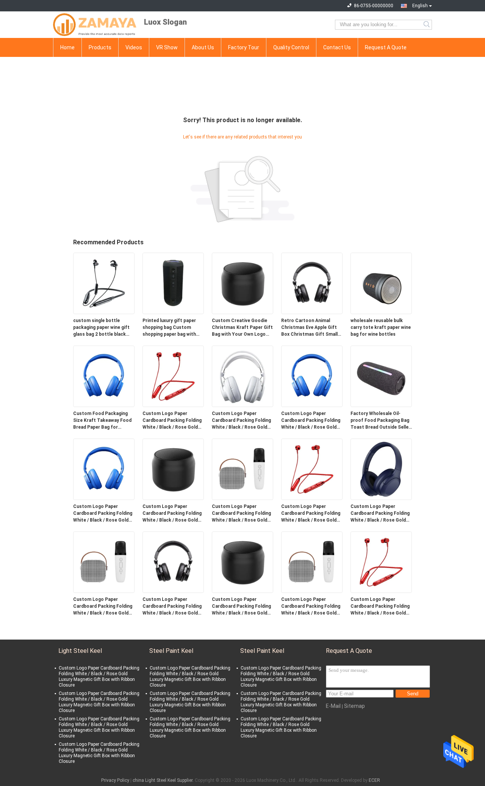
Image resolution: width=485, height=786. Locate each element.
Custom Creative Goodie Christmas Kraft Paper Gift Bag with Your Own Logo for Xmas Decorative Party (242, 328)
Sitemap (354, 706)
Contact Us (337, 47)
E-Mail (333, 706)
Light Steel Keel (80, 650)
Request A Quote (386, 47)
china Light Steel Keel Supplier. (164, 780)
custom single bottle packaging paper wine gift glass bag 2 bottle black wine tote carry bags (101, 328)
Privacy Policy (115, 780)
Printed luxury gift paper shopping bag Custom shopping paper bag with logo (169, 328)
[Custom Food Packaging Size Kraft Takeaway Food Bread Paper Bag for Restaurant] (104, 376)
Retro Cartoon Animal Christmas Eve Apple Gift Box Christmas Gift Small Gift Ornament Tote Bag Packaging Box (309, 328)
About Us (203, 47)
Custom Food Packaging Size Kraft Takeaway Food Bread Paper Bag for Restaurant (102, 421)
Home (67, 47)
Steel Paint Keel (171, 650)
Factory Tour (243, 47)
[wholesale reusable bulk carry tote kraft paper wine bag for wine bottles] (381, 283)
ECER (374, 780)
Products (100, 47)
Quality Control (291, 47)
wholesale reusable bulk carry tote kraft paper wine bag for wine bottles (380, 327)
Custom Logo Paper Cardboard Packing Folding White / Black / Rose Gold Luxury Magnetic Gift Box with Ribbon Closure (172, 421)
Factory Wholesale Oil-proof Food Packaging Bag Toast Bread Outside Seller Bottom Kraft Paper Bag (380, 421)
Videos (133, 47)
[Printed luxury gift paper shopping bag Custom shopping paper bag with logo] (173, 283)
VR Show (167, 47)
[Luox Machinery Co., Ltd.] (94, 24)
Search (427, 25)
